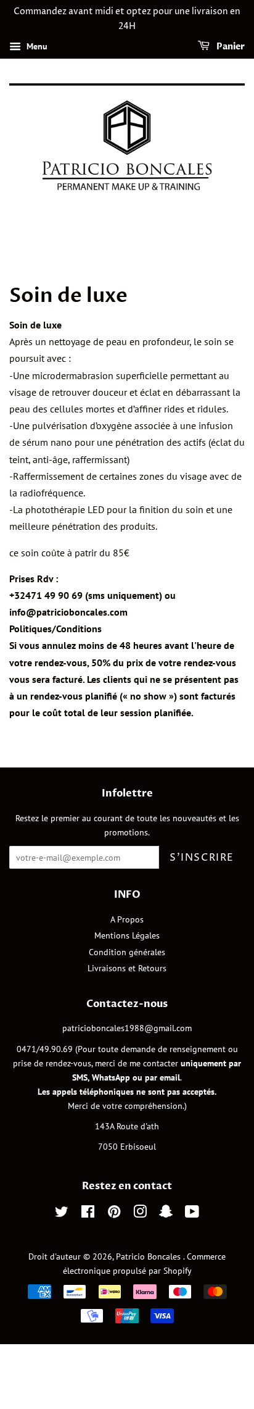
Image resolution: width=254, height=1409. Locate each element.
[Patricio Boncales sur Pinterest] (114, 1213)
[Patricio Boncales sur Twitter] (61, 1213)
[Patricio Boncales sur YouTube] (192, 1213)
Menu (35, 46)
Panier (230, 46)
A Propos (127, 919)
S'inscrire (202, 857)
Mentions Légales (127, 935)
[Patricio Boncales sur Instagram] (140, 1213)
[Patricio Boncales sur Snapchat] (166, 1213)
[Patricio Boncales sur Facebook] (88, 1213)
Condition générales (127, 952)
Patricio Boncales (149, 1256)
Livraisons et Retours (127, 968)
